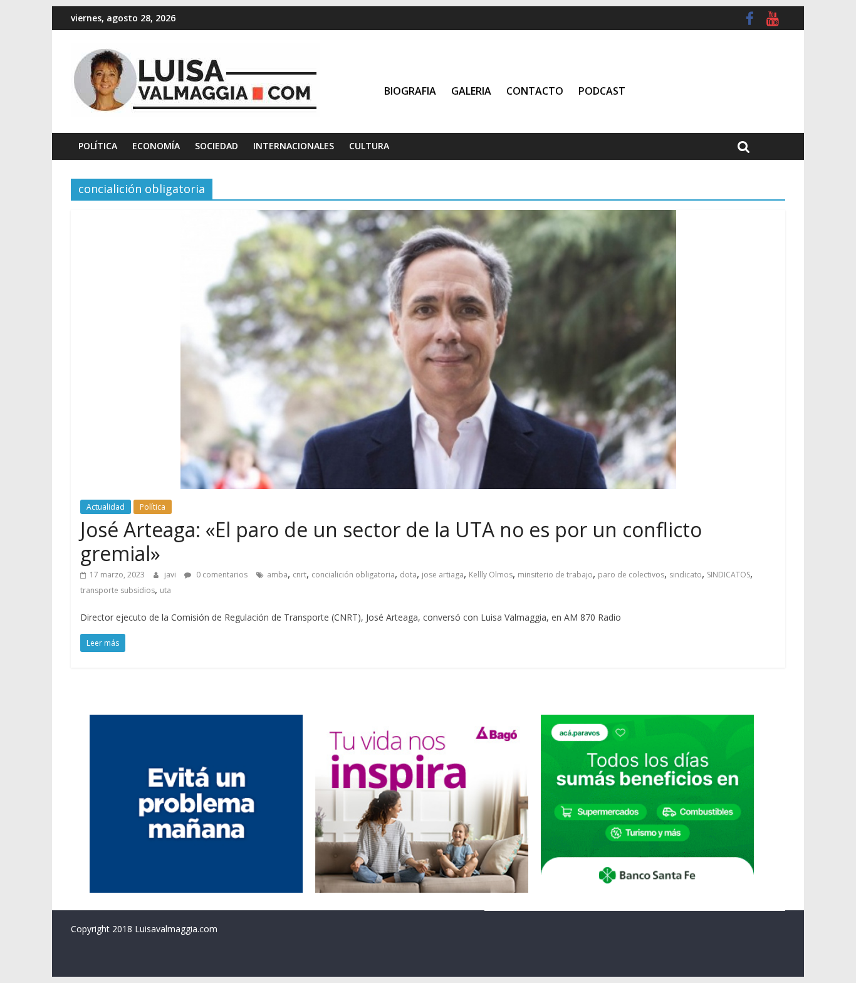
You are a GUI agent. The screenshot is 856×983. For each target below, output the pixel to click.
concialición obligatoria (353, 574)
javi (171, 574)
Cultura (369, 146)
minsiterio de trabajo (555, 574)
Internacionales (293, 146)
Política (97, 146)
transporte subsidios (117, 590)
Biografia (410, 91)
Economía (156, 146)
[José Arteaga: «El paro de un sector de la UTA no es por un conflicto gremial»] (428, 217)
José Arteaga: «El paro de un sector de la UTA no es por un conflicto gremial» (391, 541)
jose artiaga (443, 574)
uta (165, 590)
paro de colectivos (631, 574)
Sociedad (216, 146)
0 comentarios (221, 574)
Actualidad (105, 507)
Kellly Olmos (491, 574)
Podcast (601, 91)
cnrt (299, 574)
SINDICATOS (728, 574)
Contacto (534, 91)
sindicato (685, 574)
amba (277, 574)
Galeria (471, 91)
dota (408, 574)
